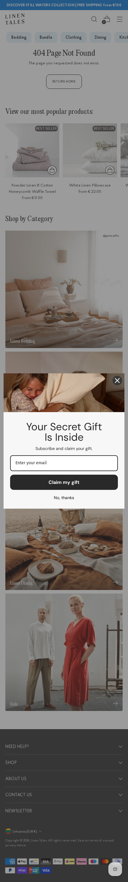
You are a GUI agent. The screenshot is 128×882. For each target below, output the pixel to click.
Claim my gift (64, 482)
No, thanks (64, 497)
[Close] (117, 380)
